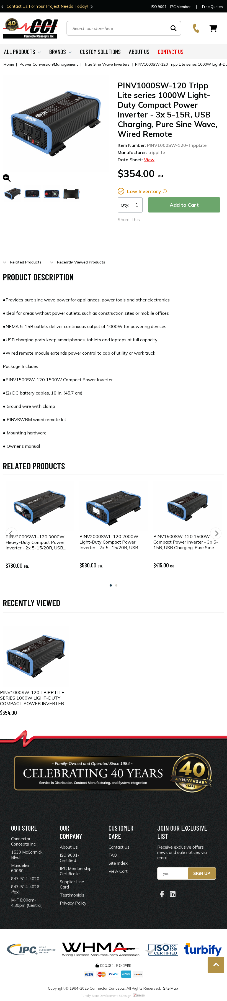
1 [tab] (111, 585)
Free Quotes (212, 6)
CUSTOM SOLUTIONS (100, 51)
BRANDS (57, 51)
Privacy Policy (73, 903)
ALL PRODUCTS (19, 51)
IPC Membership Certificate (76, 871)
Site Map (170, 988)
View (149, 159)
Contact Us (17, 6)
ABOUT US (139, 51)
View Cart (118, 871)
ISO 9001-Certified (69, 857)
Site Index (118, 863)
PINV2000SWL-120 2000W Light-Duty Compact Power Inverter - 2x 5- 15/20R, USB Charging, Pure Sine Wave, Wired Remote (113, 542)
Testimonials (72, 895)
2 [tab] (116, 585)
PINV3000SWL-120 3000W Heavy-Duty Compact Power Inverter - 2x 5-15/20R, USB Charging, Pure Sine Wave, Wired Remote (39, 542)
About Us (69, 847)
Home (9, 64)
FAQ (113, 855)
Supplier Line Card (72, 884)
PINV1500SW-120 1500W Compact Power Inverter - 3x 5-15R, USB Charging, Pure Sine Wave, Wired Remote (185, 542)
